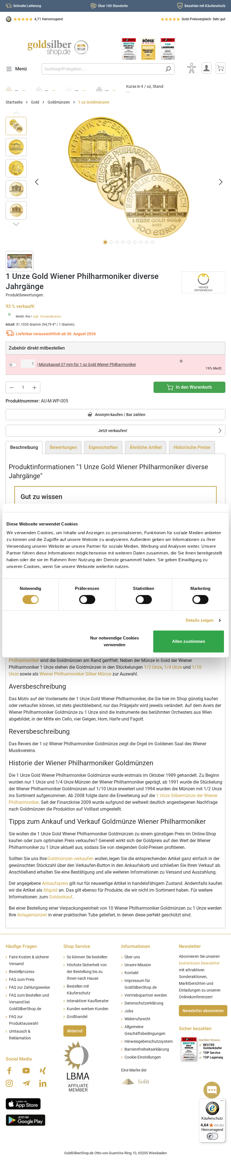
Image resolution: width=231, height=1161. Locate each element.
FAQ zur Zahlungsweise (29, 987)
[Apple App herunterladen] (23, 1103)
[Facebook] (9, 1070)
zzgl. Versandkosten (47, 316)
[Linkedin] (42, 1083)
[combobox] (102, 69)
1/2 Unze (153, 667)
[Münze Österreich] (203, 282)
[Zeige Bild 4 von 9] (123, 242)
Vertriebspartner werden (146, 995)
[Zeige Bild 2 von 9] (111, 242)
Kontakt (132, 972)
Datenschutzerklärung (144, 1003)
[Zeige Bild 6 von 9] (134, 242)
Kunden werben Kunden (87, 1008)
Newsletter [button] (190, 946)
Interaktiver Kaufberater (88, 1001)
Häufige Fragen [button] (21, 946)
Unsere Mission (138, 965)
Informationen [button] (135, 946)
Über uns (132, 957)
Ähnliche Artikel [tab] (146, 447)
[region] (115, 182)
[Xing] (42, 1070)
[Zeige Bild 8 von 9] (146, 242)
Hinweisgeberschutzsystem (149, 1041)
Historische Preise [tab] (192, 447)
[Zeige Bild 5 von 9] (128, 242)
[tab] (24, 447)
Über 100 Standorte (113, 6)
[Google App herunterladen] (25, 1119)
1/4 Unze (173, 667)
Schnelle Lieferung (27, 6)
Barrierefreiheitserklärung (147, 1049)
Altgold (50, 890)
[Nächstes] (221, 182)
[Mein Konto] (206, 68)
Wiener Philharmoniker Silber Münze (75, 674)
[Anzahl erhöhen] (35, 387)
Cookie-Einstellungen (143, 1057)
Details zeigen (200, 620)
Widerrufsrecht (137, 1019)
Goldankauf (60, 897)
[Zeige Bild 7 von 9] (140, 242)
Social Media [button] (19, 1059)
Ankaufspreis (55, 883)
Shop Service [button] (76, 946)
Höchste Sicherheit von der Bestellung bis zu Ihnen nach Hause (87, 972)
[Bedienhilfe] (191, 68)
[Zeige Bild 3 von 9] (117, 242)
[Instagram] (9, 1083)
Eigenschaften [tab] (103, 447)
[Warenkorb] (220, 68)
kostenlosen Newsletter (199, 963)
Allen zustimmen (188, 641)
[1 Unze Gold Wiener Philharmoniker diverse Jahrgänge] (128, 177)
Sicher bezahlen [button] (195, 1028)
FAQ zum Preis (21, 979)
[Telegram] (26, 1083)
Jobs (129, 1011)
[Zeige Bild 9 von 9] (152, 242)
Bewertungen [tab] (63, 447)
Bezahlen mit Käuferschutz (205, 6)
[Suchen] (168, 69)
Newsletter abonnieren (203, 1010)
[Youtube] (26, 1070)
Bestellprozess (21, 971)
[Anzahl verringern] (11, 387)
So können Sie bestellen (87, 957)
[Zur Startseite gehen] (58, 48)
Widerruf (75, 1031)
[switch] (87, 599)
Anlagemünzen (32, 915)
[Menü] (222, 1102)
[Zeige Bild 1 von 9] (105, 242)
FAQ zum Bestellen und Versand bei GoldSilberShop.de (29, 1002)
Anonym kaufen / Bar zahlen (119, 414)
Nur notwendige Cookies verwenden (114, 641)
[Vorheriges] (36, 182)
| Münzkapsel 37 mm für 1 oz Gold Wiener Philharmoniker (86, 364)
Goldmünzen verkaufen (70, 858)
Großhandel (77, 1016)
